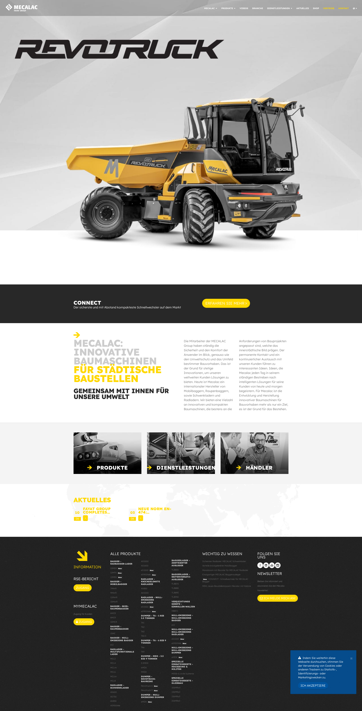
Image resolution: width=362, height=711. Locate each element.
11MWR (113, 597)
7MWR (113, 588)
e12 (112, 644)
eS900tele (148, 574)
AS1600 (144, 565)
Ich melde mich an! (279, 598)
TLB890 (175, 592)
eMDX (146, 701)
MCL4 (113, 663)
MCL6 (113, 672)
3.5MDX (144, 663)
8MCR (113, 617)
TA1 (142, 622)
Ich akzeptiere (313, 685)
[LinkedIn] (266, 565)
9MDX (144, 672)
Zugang (82, 588)
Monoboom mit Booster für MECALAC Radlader (225, 570)
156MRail (176, 696)
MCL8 (113, 680)
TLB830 (175, 569)
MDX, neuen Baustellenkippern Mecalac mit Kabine (226, 586)
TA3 (142, 631)
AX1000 (145, 593)
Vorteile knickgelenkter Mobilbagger (219, 565)
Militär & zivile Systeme (183, 673)
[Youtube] (272, 565)
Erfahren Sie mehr (225, 303)
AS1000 (145, 561)
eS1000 (147, 570)
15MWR (113, 601)
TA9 (142, 651)
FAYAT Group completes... (97, 510)
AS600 (113, 692)
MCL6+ (113, 676)
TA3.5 (143, 636)
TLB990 (175, 597)
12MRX (116, 577)
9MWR (113, 593)
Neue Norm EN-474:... (154, 510)
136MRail (176, 692)
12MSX (116, 568)
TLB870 (175, 583)
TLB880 (175, 588)
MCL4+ (113, 667)
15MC (112, 633)
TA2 (142, 627)
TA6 (142, 647)
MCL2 (113, 658)
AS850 (113, 701)
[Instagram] (278, 565)
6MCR (113, 613)
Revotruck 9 (149, 690)
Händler (259, 467)
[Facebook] (260, 565)
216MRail (176, 700)
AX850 (144, 588)
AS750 (113, 696)
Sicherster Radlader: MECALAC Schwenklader (224, 561)
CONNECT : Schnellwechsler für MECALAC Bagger (225, 580)
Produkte (112, 467)
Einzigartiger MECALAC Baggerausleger (221, 574)
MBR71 (175, 611)
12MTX (116, 572)
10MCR (113, 622)
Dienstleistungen (186, 467)
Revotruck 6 (149, 686)
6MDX (144, 667)
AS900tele (115, 705)
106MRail (176, 687)
